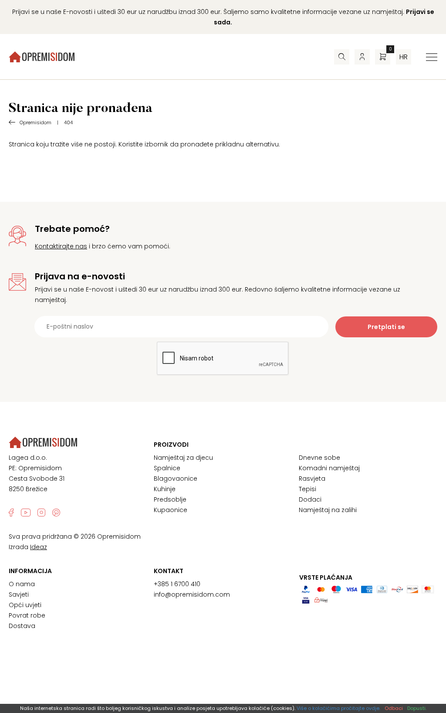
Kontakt (168, 570)
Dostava (22, 625)
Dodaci (310, 499)
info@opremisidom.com (192, 594)
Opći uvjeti (25, 605)
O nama (22, 584)
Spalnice (167, 468)
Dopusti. (416, 708)
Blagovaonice (175, 478)
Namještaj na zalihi (328, 510)
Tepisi (307, 489)
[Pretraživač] (341, 57)
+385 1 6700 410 (177, 584)
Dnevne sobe (319, 457)
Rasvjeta (312, 478)
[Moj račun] (362, 57)
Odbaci (394, 708)
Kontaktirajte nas (61, 246)
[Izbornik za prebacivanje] (431, 57)
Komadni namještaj (329, 468)
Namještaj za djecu (183, 457)
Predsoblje (170, 499)
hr (403, 57)
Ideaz (38, 547)
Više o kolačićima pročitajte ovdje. (338, 708)
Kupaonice (170, 510)
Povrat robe (27, 615)
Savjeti (19, 594)
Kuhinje (165, 489)
